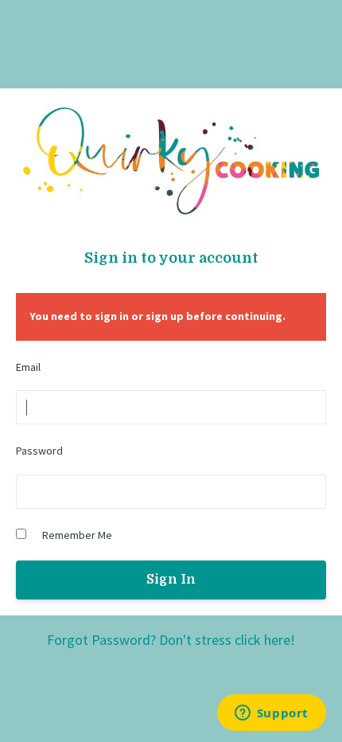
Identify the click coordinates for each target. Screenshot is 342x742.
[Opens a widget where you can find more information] (271, 714)
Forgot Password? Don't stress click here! (171, 640)
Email (28, 367)
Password (39, 450)
